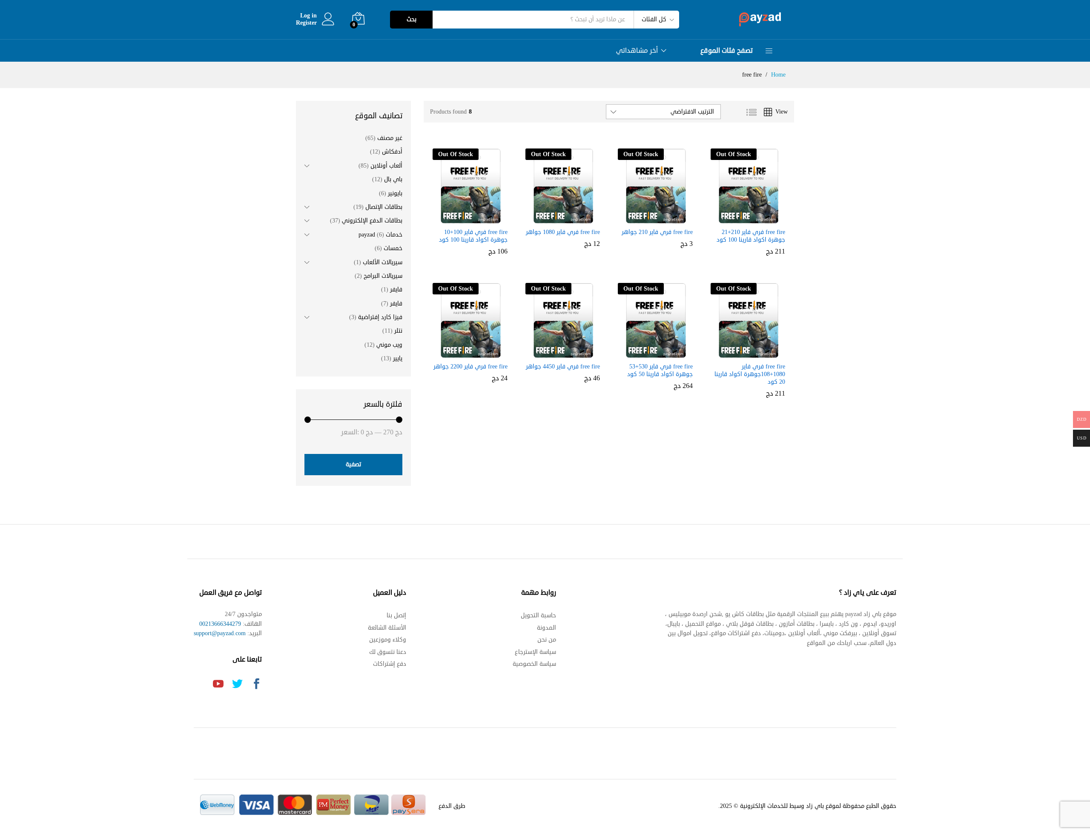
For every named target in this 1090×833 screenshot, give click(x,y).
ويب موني (389, 345)
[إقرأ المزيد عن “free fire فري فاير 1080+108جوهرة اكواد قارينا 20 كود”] (755, 352)
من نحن (546, 640)
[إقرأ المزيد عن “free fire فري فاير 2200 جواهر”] (477, 352)
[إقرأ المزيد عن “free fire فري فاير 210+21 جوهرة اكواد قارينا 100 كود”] (755, 218)
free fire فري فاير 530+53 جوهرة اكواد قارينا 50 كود (660, 370)
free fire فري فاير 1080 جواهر (563, 232)
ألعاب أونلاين (386, 166)
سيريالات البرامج (383, 276)
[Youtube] (218, 684)
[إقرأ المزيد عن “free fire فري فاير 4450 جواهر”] (569, 352)
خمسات (393, 248)
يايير (397, 358)
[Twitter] (237, 684)
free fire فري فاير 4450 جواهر (563, 367)
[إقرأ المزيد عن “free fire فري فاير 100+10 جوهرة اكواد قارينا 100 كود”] (477, 218)
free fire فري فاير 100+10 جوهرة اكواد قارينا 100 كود (473, 236)
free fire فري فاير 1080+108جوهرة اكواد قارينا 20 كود (749, 374)
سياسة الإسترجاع (535, 652)
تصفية (353, 464)
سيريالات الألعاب (382, 262)
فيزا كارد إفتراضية (380, 317)
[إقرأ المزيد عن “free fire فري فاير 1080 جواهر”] (569, 218)
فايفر (396, 289)
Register (306, 23)
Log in (308, 16)
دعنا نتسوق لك (387, 652)
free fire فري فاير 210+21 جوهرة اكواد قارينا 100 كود (751, 236)
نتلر (398, 331)
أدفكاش (392, 152)
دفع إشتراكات (389, 664)
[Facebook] (256, 684)
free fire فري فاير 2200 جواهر (470, 367)
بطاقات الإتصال (383, 207)
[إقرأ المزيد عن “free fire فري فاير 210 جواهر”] (662, 218)
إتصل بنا (396, 615)
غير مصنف (389, 138)
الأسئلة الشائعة (387, 628)
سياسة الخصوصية (534, 664)
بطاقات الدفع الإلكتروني (372, 221)
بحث (411, 19)
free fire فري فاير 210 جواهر (657, 232)
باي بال (393, 179)
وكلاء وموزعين (387, 640)
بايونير (395, 193)
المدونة (546, 628)
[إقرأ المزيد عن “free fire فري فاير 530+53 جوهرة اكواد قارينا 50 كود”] (662, 352)
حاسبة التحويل (538, 615)
